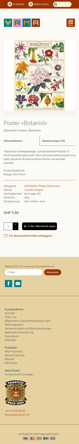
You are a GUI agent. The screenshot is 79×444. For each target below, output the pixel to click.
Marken (10, 359)
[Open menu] (70, 22)
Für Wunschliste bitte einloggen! (30, 235)
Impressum (12, 336)
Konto (41, 4)
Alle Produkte (13, 351)
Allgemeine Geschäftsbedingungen (28, 320)
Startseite (10, 130)
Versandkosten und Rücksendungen (28, 328)
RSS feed (11, 363)
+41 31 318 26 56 (15, 410)
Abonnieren (53, 272)
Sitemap (10, 340)
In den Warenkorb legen (41, 226)
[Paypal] (52, 438)
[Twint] (46, 438)
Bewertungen (53, 140)
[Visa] (25, 438)
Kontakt (10, 313)
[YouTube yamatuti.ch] (17, 283)
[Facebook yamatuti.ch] (8, 283)
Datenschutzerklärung (19, 332)
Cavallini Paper (34, 189)
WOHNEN (30, 186)
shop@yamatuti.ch (17, 414)
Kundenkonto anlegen (19, 374)
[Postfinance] (39, 438)
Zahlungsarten (14, 324)
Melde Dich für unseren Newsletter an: (30, 266)
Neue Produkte (15, 355)
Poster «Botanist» (30, 130)
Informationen (13, 140)
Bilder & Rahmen (49, 186)
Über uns (11, 317)
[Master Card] (32, 438)
